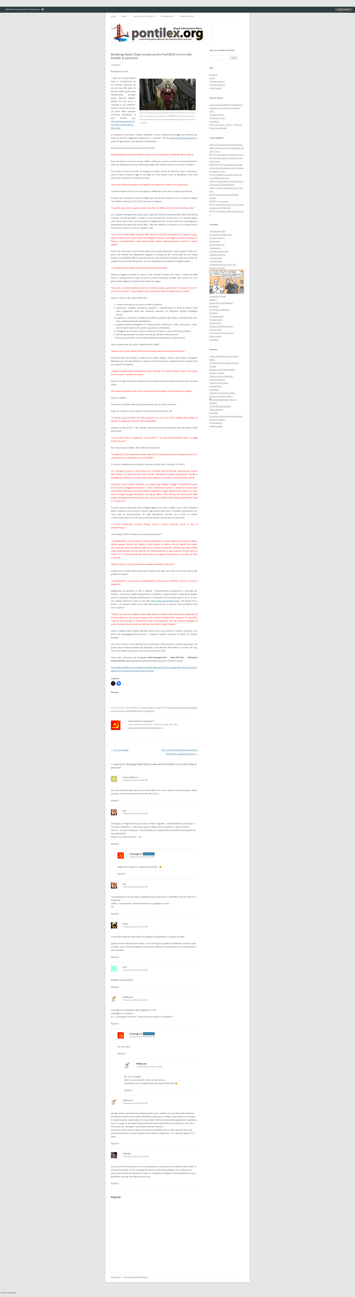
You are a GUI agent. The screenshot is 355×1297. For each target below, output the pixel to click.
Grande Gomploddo (189, 707)
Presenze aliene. (187, 16)
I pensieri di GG (215, 258)
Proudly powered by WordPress (136, 1277)
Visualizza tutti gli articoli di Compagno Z (145, 727)
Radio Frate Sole (216, 409)
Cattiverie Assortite (217, 231)
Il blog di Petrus (215, 386)
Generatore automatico (219, 251)
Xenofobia (213, 339)
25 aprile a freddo (216, 114)
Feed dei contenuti (217, 81)
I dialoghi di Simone (217, 254)
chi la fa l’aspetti (120, 750)
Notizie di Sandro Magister (220, 406)
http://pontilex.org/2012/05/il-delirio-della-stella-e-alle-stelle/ (123, 124)
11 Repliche (115, 65)
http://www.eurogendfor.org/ (164, 601)
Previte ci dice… (215, 323)
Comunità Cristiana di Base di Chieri (224, 363)
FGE (178, 707)
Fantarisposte (167, 16)
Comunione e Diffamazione (220, 234)
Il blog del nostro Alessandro (221, 376)
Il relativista (214, 389)
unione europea (117, 711)
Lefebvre (213, 299)
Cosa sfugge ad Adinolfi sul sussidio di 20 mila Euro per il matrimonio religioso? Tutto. (226, 108)
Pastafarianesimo (216, 316)
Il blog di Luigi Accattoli (218, 383)
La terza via (214, 121)
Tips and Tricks (215, 329)
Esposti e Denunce (217, 244)
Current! (212, 366)
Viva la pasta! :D (215, 423)
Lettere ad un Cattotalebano (221, 303)
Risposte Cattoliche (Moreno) (221, 326)
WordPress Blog (215, 426)
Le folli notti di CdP (217, 268)
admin (212, 144)
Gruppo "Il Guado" (217, 373)
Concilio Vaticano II (217, 238)
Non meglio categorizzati (219, 309)
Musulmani (214, 306)
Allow (344, 9)
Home (113, 16)
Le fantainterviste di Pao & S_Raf (222, 264)
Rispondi (114, 800)
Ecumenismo (214, 241)
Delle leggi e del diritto (144, 16)
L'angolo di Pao (215, 261)
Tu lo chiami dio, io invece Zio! (221, 333)
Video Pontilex (215, 336)
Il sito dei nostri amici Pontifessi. (222, 393)
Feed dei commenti (217, 85)
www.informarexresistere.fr (183, 138)
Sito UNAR (213, 413)
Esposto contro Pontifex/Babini (222, 369)
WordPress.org (215, 88)
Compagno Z (149, 711)
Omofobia (213, 313)
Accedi (212, 78)
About (124, 16)
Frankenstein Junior (217, 118)
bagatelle (172, 707)
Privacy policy (116, 1277)
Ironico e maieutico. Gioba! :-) (221, 396)
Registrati (213, 75)
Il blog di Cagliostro (217, 379)
